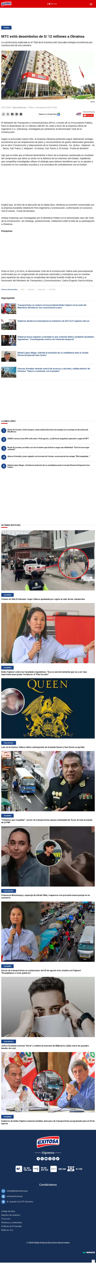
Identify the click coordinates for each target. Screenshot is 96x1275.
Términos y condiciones (11, 1222)
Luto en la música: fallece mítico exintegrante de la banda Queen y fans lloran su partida (42, 747)
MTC (22, 289)
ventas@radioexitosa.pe (17, 1191)
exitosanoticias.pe (15, 1196)
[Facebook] (12, 114)
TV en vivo (5, 1219)
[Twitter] (8, 114)
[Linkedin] (16, 114)
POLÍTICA (52, 289)
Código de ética (8, 1211)
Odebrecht (41, 289)
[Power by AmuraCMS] (88, 1252)
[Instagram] (50, 1158)
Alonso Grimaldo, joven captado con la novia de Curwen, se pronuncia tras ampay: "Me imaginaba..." (49, 456)
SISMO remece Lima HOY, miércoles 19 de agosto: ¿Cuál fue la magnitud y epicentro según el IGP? (48, 439)
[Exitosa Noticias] (6, 4)
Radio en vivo (7, 1230)
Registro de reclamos (10, 1215)
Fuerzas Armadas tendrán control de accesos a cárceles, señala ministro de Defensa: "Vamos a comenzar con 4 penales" (54, 369)
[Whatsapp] (3, 114)
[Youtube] (46, 1158)
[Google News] (54, 1158)
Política (6, 28)
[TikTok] (57, 1158)
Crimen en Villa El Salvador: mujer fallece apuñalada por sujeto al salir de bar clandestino (43, 599)
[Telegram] (21, 114)
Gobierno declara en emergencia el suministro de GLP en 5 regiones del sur (54, 321)
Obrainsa (31, 289)
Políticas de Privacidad (11, 1226)
